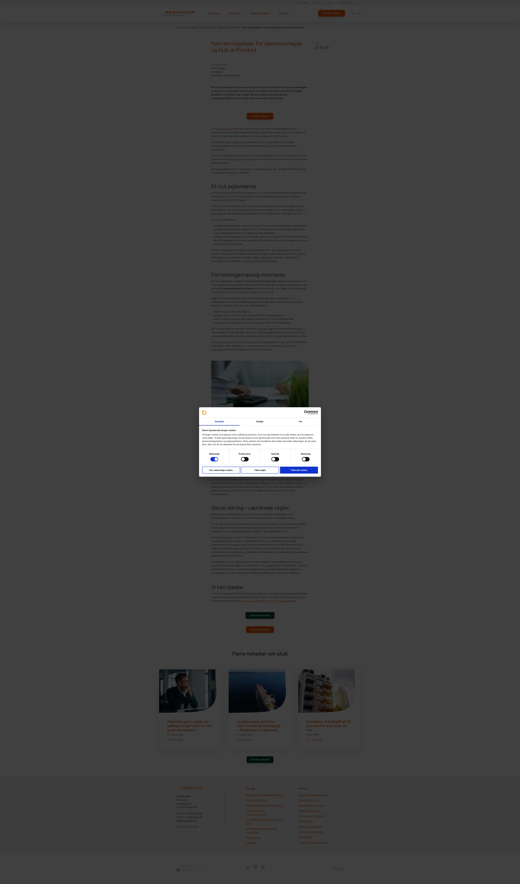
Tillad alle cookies (299, 470)
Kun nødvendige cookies (221, 470)
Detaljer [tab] (260, 421)
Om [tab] (300, 421)
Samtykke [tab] (219, 421)
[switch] (245, 459)
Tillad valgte (260, 470)
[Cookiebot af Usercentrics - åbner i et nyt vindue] (306, 412)
